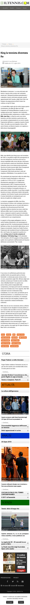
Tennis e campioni (16, 343)
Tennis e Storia (20, 334)
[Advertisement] (15, 26)
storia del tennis (14, 346)
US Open (9, 334)
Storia (3, 334)
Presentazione (5, 578)
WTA (14, 334)
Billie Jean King (22, 337)
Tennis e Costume (6, 343)
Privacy (16, 578)
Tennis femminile (5, 340)
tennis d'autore (5, 346)
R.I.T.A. (21, 591)
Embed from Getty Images (6, 67)
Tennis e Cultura (15, 340)
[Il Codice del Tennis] (15, 562)
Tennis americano (6, 337)
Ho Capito (9, 602)
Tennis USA (14, 337)
